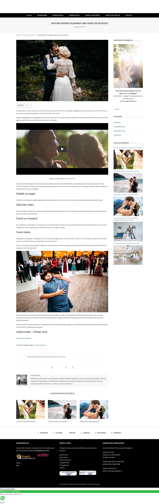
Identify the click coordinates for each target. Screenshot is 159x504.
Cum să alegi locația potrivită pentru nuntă (126, 243)
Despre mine (42, 15)
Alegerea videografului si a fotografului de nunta (48, 356)
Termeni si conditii (108, 457)
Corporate (117, 122)
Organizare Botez (119, 127)
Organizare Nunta (79, 27)
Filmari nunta (58, 15)
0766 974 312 (71, 179)
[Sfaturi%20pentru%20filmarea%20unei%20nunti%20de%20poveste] (52, 367)
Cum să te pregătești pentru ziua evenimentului (128, 148)
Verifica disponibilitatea (23, 338)
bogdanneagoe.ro (41, 345)
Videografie (117, 135)
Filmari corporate (92, 15)
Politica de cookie (108, 452)
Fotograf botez (64, 465)
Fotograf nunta (64, 463)
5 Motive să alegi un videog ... (58, 421)
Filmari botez (74, 15)
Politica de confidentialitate (111, 455)
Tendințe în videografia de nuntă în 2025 (126, 195)
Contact (129, 15)
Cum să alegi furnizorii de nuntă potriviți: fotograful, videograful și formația (126, 219)
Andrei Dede (35, 375)
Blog (17, 465)
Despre (18, 463)
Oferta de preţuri (113, 15)
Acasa (29, 15)
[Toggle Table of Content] (27, 105)
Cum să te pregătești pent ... (26, 421)
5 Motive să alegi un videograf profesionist (126, 171)
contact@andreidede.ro (65, 384)
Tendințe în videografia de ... (90, 421)
